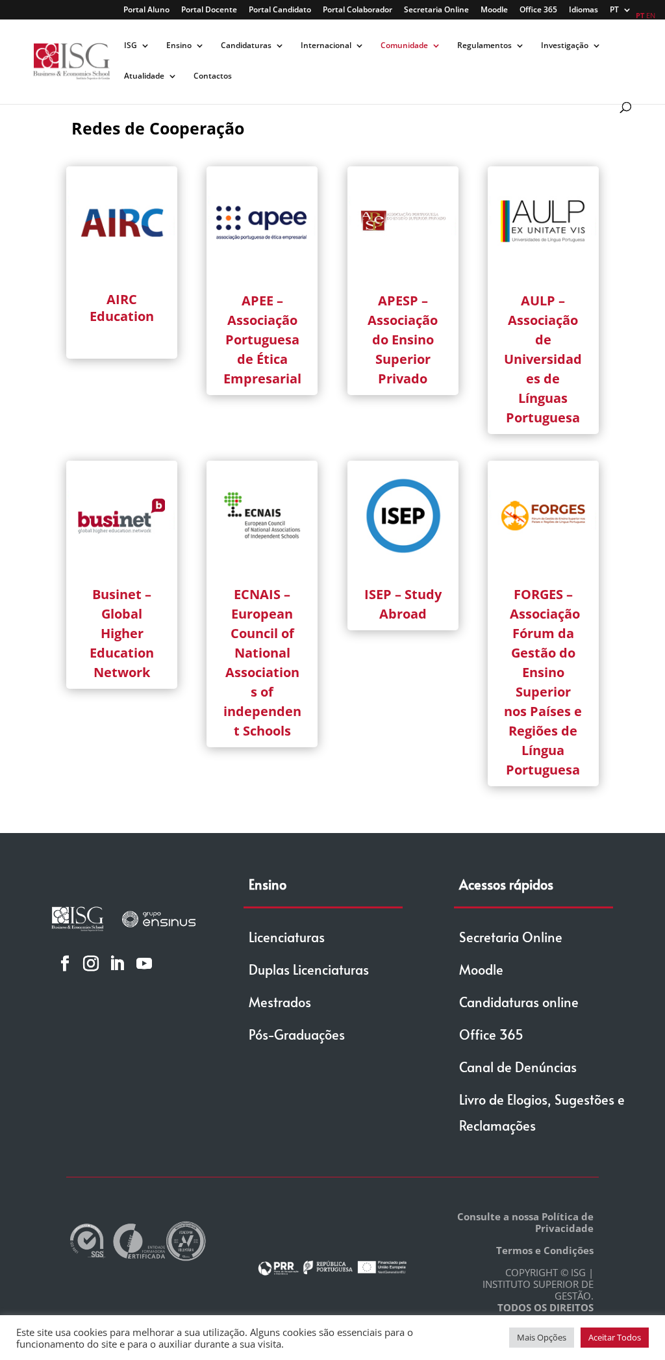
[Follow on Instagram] (91, 963)
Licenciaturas (287, 937)
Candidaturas (246, 46)
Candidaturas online (519, 1002)
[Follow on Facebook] (65, 963)
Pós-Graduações (297, 1034)
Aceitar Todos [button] (614, 1337)
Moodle (494, 10)
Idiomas (583, 10)
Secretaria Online (436, 10)
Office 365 (538, 10)
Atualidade (144, 76)
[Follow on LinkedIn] (116, 963)
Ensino (179, 46)
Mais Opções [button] (541, 1337)
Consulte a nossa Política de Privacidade (525, 1222)
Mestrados (280, 1002)
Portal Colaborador (357, 10)
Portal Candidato (280, 10)
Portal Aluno (146, 10)
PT (614, 10)
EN (650, 15)
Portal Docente (209, 10)
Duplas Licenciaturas (309, 969)
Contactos (213, 76)
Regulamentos (484, 46)
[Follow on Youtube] (144, 963)
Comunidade (404, 46)
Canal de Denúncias (518, 1067)
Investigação (564, 46)
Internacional (326, 46)
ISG (130, 46)
